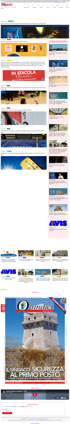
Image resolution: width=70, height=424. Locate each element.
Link (47, 4)
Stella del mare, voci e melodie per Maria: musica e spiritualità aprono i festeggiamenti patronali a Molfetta (9, 260)
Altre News (3, 289)
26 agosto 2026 (3, 257)
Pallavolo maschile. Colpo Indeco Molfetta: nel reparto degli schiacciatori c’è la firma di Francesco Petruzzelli (23, 88)
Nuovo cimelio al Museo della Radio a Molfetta (56, 165)
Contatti (66, 4)
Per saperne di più (57, 1)
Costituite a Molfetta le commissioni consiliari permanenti (56, 117)
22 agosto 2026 (52, 163)
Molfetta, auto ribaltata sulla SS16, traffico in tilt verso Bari (58, 53)
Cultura (54, 7)
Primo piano (26, 7)
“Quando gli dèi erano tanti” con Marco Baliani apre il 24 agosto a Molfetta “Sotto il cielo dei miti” (58, 182)
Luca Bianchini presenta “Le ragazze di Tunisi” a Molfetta (14, 41)
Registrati (58, 4)
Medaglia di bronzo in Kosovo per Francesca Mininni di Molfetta (58, 85)
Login (62, 4)
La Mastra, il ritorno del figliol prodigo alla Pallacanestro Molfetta (25, 260)
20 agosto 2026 (52, 51)
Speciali (38, 4)
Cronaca (41, 7)
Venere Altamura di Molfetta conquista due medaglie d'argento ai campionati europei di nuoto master (23, 131)
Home (24, 4)
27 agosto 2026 (4, 21)
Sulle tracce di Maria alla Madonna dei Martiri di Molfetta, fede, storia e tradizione (58, 214)
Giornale (33, 4)
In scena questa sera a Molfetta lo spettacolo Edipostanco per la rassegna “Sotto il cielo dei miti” (23, 23)
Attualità (61, 7)
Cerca (29, 4)
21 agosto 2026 (52, 83)
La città (43, 4)
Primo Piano (9, 60)
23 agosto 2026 (52, 131)
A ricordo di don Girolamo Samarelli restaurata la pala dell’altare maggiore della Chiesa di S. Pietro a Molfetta (58, 198)
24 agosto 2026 (52, 147)
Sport (67, 7)
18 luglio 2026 (3, 60)
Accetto (63, 1)
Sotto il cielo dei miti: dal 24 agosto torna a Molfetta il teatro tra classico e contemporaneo (57, 70)
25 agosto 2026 (3, 39)
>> (6, 289)
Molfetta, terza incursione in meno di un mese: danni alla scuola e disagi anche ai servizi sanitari (60, 260)
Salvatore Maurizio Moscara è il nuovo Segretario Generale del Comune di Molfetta (43, 260)
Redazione (52, 4)
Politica (48, 7)
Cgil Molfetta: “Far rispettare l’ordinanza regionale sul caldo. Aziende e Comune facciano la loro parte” (23, 153)
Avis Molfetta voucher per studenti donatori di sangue (58, 230)
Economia (34, 7)
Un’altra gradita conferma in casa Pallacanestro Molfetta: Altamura (16, 110)
